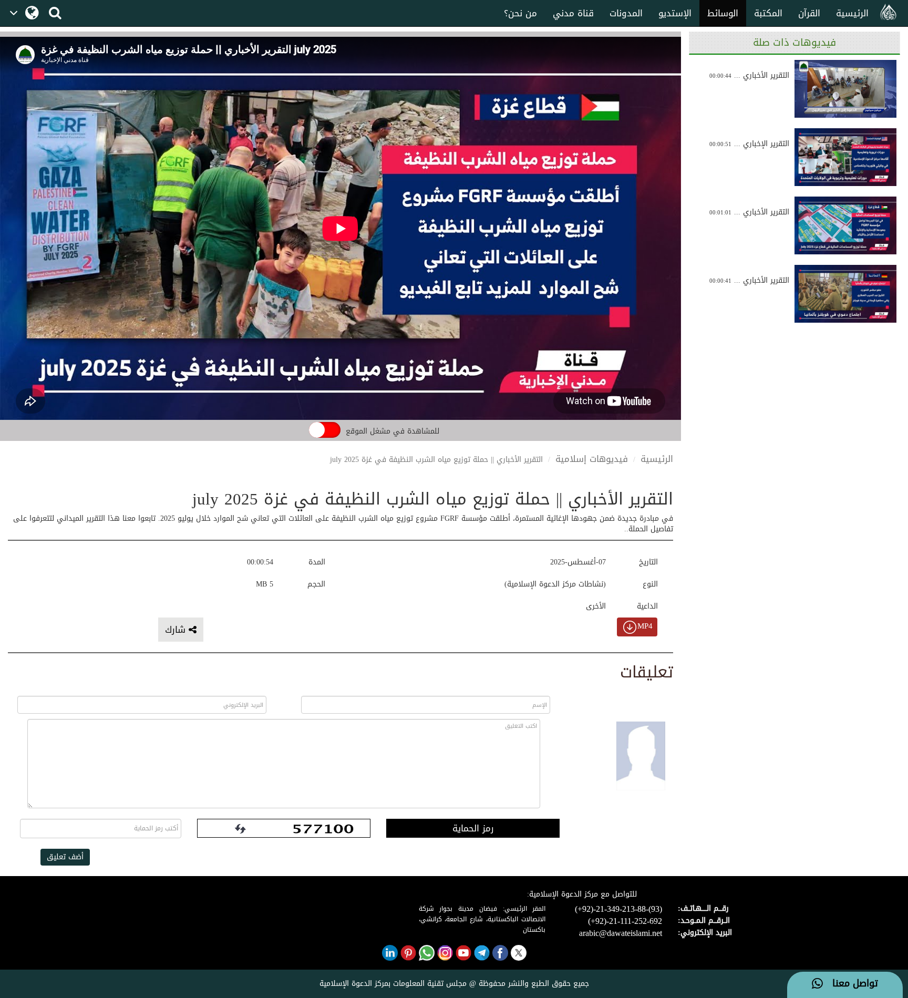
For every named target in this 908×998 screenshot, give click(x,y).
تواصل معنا (850, 984)
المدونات (626, 13)
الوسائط (722, 13)
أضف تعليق (65, 857)
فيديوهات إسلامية (591, 458)
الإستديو (675, 13)
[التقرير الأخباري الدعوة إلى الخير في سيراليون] (845, 89)
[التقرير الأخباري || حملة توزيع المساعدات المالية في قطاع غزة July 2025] (845, 225)
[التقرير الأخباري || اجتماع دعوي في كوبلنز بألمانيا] (845, 294)
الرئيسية (852, 13)
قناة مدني (573, 13)
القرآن (809, 13)
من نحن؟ (520, 13)
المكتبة (768, 13)
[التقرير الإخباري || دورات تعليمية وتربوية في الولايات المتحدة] (845, 157)
